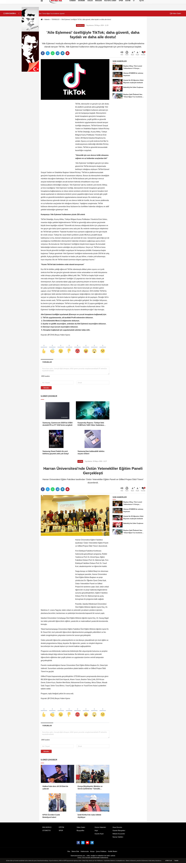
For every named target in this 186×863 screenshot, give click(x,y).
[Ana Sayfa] (42, 19)
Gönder (46, 388)
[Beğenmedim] (69, 347)
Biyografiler (80, 830)
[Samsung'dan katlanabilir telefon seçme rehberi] (92, 439)
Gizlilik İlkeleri (112, 851)
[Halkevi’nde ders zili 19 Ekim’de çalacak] (57, 774)
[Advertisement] (57, 134)
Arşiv (96, 830)
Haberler (47, 19)
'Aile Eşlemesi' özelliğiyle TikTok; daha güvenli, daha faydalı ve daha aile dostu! (86, 19)
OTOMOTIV (46, 830)
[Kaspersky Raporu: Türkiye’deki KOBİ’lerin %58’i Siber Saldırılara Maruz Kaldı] (92, 410)
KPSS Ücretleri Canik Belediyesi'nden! (51, 816)
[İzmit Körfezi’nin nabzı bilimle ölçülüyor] (92, 802)
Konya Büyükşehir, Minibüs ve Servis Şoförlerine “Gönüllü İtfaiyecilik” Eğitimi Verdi (90, 787)
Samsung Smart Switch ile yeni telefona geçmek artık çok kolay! (56, 452)
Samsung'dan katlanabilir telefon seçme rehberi (91, 452)
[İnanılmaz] (94, 347)
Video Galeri (176, 13)
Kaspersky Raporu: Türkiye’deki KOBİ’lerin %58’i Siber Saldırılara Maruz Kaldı (91, 424)
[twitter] (48, 53)
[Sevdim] (61, 347)
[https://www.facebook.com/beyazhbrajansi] (78, 842)
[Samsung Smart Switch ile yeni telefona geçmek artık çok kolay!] (57, 439)
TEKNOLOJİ (55, 19)
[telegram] (58, 53)
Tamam (176, 860)
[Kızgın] (77, 347)
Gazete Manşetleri (119, 830)
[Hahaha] (86, 347)
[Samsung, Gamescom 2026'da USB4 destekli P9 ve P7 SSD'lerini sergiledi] (57, 410)
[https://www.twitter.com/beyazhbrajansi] (82, 842)
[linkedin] (62, 53)
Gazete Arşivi (99, 834)
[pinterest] (67, 53)
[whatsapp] (53, 53)
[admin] (92, 842)
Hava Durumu (117, 827)
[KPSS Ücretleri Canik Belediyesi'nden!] (57, 802)
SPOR (61, 830)
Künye (92, 851)
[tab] (47, 362)
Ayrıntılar (168, 860)
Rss (68, 851)
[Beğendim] (44, 347)
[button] (21, 13)
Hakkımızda (85, 851)
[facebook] (43, 53)
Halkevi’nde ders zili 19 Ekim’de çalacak (55, 787)
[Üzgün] (103, 347)
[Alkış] (52, 347)
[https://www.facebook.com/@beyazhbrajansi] (87, 842)
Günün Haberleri (100, 827)
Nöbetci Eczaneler (119, 834)
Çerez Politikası (101, 851)
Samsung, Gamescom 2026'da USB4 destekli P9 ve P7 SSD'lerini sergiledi (57, 424)
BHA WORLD (46, 827)
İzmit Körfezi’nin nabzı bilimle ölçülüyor (89, 816)
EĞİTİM (61, 827)
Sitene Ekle (75, 851)
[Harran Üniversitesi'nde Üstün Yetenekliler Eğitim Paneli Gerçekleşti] (75, 515)
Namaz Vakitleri (118, 837)
